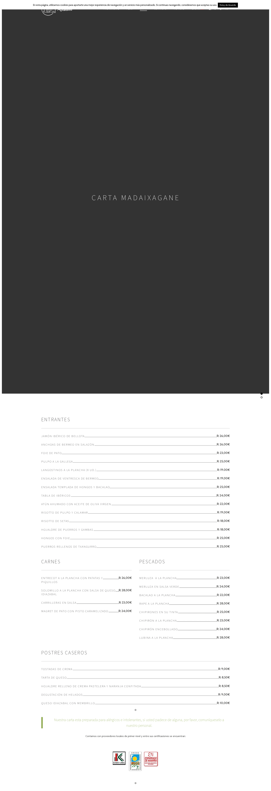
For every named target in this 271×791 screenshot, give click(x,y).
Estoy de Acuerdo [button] (228, 5)
